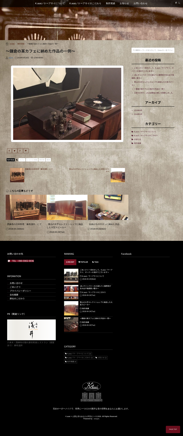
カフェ (22, 160)
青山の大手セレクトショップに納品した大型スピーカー (65, 226)
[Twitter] (14, 150)
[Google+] (20, 150)
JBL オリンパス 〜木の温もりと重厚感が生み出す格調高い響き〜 (153, 76)
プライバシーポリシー (20, 291)
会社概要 (14, 295)
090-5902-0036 (26, 261)
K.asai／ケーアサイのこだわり (85, 3)
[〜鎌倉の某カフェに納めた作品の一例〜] (71, 324)
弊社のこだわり (17, 299)
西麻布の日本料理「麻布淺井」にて (24, 224)
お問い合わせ (141, 3)
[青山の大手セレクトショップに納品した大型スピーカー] (67, 207)
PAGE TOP (173, 429)
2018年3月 (138, 114)
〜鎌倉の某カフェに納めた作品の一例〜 (149, 89)
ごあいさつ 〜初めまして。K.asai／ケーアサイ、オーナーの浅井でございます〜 (153, 69)
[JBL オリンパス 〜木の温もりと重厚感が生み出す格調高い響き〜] (71, 292)
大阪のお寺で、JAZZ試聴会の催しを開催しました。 (154, 93)
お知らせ (124, 3)
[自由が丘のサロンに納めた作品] (108, 207)
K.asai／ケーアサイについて (50, 3)
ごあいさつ (15, 287)
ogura (11, 58)
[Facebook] (176, 2)
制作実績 (110, 3)
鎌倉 (48, 160)
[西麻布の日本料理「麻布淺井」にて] (26, 207)
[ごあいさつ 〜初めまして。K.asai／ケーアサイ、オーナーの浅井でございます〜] (71, 276)
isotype (96, 419)
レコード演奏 (32, 160)
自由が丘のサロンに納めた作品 (104, 224)
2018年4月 (138, 110)
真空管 (41, 160)
